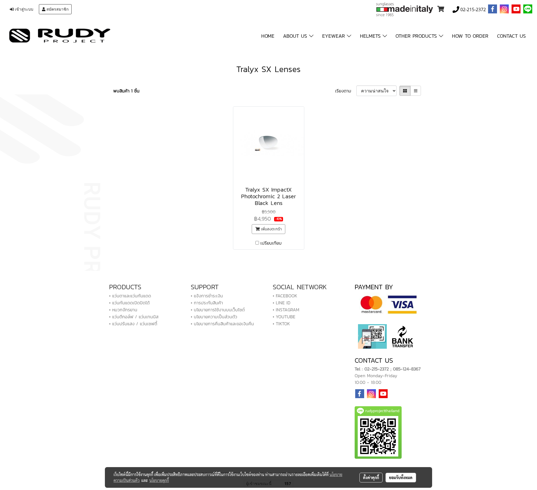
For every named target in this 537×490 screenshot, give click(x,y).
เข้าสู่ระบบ (23, 9)
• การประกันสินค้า (207, 302)
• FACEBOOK (285, 295)
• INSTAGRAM (286, 309)
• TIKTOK (281, 323)
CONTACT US (511, 36)
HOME (267, 36)
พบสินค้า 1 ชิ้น (126, 90)
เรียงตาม (345, 90)
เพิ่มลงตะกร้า (271, 229)
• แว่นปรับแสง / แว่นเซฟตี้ (133, 323)
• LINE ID (281, 302)
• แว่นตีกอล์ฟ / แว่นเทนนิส (133, 316)
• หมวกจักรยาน (123, 309)
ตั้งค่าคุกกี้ (371, 477)
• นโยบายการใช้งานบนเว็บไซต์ (218, 309)
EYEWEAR (334, 36)
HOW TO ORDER (470, 36)
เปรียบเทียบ (271, 243)
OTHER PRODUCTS (417, 36)
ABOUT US (296, 36)
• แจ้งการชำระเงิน (207, 295)
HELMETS (371, 36)
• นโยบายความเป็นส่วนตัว (214, 316)
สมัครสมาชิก (57, 9)
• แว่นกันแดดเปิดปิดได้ (129, 302)
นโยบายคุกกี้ (159, 480)
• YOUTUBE (284, 316)
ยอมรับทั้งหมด (401, 477)
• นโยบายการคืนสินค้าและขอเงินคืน (222, 323)
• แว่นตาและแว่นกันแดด (130, 295)
